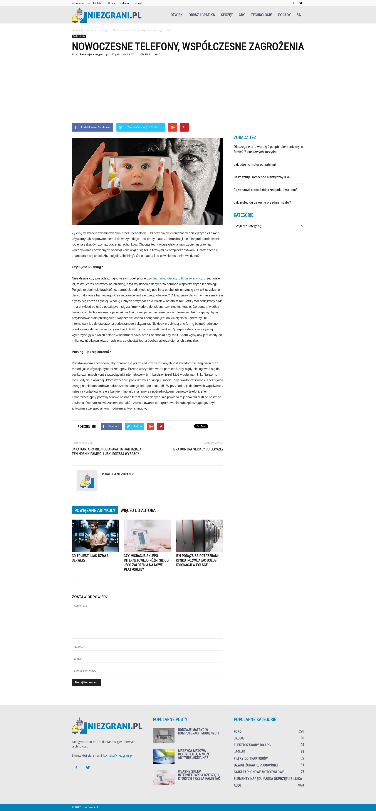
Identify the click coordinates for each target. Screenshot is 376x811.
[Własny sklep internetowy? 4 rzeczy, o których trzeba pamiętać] (164, 777)
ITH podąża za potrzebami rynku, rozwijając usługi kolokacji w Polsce (197, 560)
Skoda (239, 738)
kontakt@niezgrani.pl (118, 755)
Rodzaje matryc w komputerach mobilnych (198, 731)
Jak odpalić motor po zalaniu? (255, 164)
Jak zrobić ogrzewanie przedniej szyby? (262, 202)
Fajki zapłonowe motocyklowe (259, 772)
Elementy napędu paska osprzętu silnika (268, 779)
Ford (238, 731)
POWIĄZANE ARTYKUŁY (94, 510)
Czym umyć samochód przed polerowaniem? (265, 189)
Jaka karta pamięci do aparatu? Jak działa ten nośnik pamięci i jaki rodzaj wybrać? (106, 451)
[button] (299, 15)
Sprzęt (227, 15)
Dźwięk (177, 15)
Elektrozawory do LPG (252, 745)
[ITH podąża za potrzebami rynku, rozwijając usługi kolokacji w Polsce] (199, 536)
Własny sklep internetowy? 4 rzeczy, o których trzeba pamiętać (199, 775)
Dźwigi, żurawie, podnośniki (256, 765)
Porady (284, 15)
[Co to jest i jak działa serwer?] (95, 536)
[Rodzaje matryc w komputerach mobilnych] (164, 735)
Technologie (261, 15)
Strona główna (80, 30)
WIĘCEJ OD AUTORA (138, 510)
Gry (242, 15)
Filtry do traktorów (251, 758)
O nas (111, 3)
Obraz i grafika (202, 15)
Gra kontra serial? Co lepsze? (198, 449)
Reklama (124, 3)
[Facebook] (293, 3)
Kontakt (137, 3)
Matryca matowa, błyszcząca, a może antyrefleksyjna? (194, 754)
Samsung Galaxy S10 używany (175, 278)
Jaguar (239, 752)
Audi (237, 785)
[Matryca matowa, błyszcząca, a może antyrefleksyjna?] (164, 756)
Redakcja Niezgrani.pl (94, 54)
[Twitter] (301, 3)
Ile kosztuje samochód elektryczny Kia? (262, 177)
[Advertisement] (188, 90)
